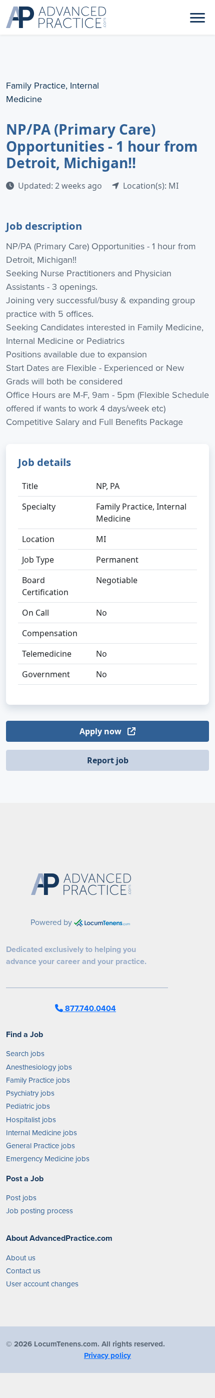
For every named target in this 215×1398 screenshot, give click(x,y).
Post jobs (21, 1197)
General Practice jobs (40, 1145)
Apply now (102, 731)
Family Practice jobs (38, 1080)
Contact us (23, 1270)
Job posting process (39, 1210)
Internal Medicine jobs (41, 1132)
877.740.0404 (89, 1008)
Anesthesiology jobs (39, 1067)
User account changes (42, 1283)
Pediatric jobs (28, 1106)
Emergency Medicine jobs (48, 1158)
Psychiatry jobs (30, 1093)
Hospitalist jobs (31, 1119)
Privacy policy (107, 1355)
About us (21, 1257)
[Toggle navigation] (197, 17)
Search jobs (25, 1053)
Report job (107, 760)
